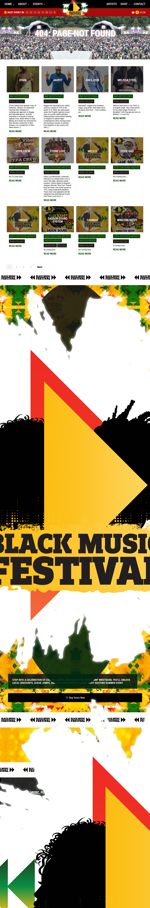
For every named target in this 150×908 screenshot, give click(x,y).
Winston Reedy (127, 220)
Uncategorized (53, 240)
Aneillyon (92, 80)
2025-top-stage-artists (57, 167)
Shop (125, 4)
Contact (139, 4)
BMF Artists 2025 (19, 96)
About (23, 4)
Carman (92, 220)
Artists (111, 4)
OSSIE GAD (127, 151)
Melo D (92, 151)
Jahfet (57, 80)
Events (39, 4)
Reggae (62, 245)
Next (39, 267)
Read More (15, 131)
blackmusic (51, 101)
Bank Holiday (17, 101)
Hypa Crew (23, 151)
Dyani (23, 80)
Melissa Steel (127, 80)
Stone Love (57, 151)
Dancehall (50, 245)
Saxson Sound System (58, 220)
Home (9, 4)
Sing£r (23, 220)
